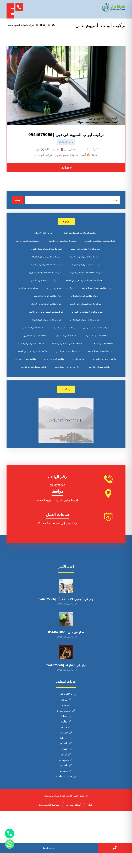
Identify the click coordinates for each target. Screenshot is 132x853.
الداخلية (64, 738)
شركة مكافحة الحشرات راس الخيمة (85, 303)
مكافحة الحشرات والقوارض (104, 359)
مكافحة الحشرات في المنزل (67, 351)
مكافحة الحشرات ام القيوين (35, 335)
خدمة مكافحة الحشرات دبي (28, 240)
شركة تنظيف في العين (28, 288)
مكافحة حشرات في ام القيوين (34, 367)
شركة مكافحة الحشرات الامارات (84, 296)
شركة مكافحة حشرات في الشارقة (47, 319)
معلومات (64, 760)
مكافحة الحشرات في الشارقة (100, 351)
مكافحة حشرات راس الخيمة (67, 367)
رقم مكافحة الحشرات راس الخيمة (84, 256)
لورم (64, 754)
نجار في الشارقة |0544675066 (66, 665)
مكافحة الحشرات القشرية (97, 335)
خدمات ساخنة (64, 776)
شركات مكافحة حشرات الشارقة (44, 280)
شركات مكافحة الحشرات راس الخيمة (47, 264)
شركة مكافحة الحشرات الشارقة (48, 296)
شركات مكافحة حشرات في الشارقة (97, 288)
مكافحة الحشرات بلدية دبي (101, 343)
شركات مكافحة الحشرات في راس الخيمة (84, 280)
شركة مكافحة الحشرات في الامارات (46, 303)
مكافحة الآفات (64, 694)
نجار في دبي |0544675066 (66, 632)
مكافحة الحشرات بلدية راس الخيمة (67, 343)
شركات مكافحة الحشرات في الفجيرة (45, 272)
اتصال (64, 749)
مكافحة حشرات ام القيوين (99, 367)
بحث (17, 199)
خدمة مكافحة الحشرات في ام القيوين (46, 248)
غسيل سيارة (64, 710)
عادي (64, 727)
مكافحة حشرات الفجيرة (25, 359)
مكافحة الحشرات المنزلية (66, 335)
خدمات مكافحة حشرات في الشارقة (100, 240)
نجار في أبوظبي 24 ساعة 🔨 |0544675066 (66, 599)
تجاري (63, 721)
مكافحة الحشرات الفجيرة (33, 327)
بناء (64, 705)
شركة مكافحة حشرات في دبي (96, 327)
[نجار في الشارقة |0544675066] (66, 652)
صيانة (64, 716)
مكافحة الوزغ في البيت (54, 359)
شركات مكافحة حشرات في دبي (60, 288)
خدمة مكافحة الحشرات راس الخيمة (85, 248)
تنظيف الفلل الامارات (43, 233)
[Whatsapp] (9, 844)
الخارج (64, 743)
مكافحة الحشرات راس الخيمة (31, 343)
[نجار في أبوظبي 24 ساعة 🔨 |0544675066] (66, 586)
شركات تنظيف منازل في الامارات (86, 264)
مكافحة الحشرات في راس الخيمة (32, 351)
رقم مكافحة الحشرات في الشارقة (47, 256)
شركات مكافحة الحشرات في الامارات (86, 272)
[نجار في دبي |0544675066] (66, 619)
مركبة (63, 699)
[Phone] (9, 833)
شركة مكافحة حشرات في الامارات (85, 319)
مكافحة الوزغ (78, 359)
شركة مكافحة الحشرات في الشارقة (87, 311)
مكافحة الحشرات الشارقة (64, 327)
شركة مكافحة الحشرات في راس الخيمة (46, 311)
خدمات (64, 732)
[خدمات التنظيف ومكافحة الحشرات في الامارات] (113, 7)
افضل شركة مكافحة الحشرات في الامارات (79, 233)
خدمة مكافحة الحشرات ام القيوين (62, 240)
